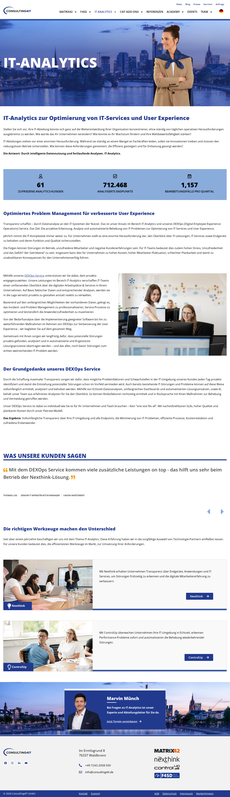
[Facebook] (5, 763)
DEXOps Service (34, 275)
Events (192, 12)
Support (95, 793)
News (179, 4)
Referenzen (154, 12)
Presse (196, 4)
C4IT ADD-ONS (129, 12)
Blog (187, 4)
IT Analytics (103, 12)
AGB (156, 793)
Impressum (186, 793)
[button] (208, 511)
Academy (173, 12)
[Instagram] (12, 763)
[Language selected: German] (222, 11)
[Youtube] (26, 763)
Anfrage (220, 4)
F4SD (83, 12)
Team (204, 12)
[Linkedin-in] (19, 763)
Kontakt (83, 793)
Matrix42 (66, 12)
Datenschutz (169, 793)
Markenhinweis (204, 793)
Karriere (208, 4)
